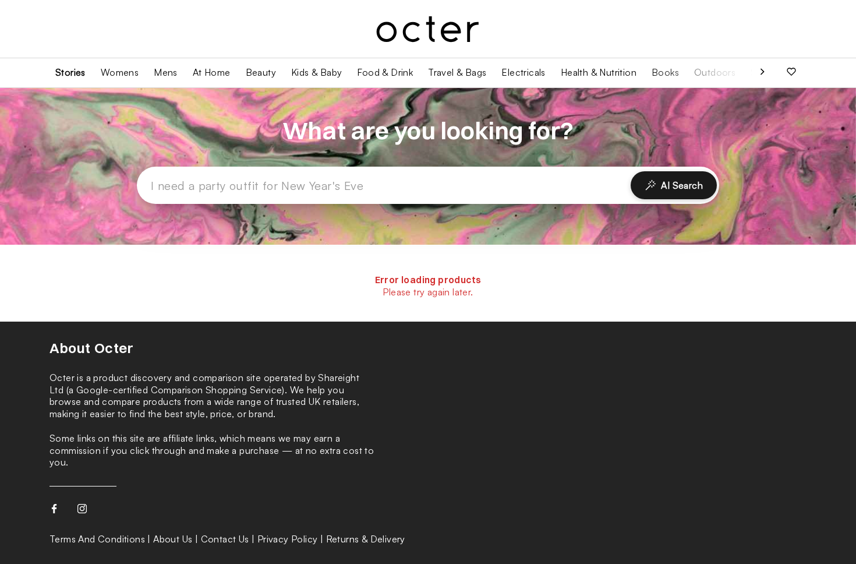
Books (665, 72)
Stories (70, 72)
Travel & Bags (457, 72)
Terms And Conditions (97, 539)
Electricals (523, 72)
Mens (166, 72)
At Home (212, 72)
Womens (120, 72)
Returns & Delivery (365, 539)
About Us (172, 539)
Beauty (261, 72)
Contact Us (225, 539)
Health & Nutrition (598, 72)
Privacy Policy (287, 539)
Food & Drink (385, 72)
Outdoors (714, 72)
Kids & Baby (316, 72)
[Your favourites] (791, 73)
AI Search (682, 185)
